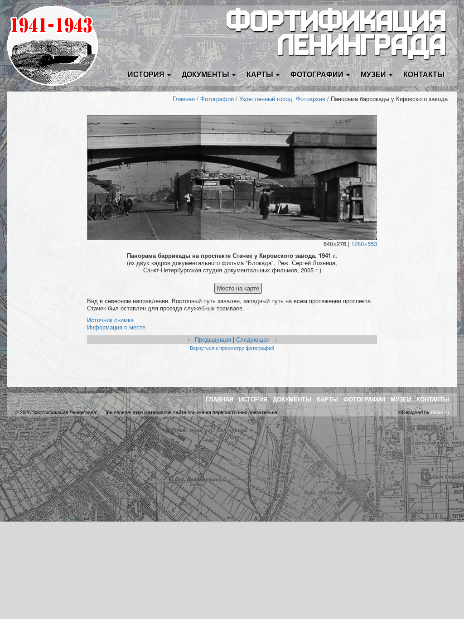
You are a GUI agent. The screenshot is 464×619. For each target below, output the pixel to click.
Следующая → (256, 339)
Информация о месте (116, 327)
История (253, 399)
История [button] (147, 74)
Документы (292, 399)
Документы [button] (206, 74)
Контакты (424, 74)
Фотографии (217, 98)
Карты (327, 399)
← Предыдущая (209, 339)
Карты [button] (260, 74)
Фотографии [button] (317, 74)
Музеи (401, 399)
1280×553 (364, 243)
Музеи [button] (374, 74)
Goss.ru (440, 412)
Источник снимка (110, 319)
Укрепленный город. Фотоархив (282, 98)
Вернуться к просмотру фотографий (232, 347)
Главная (184, 98)
